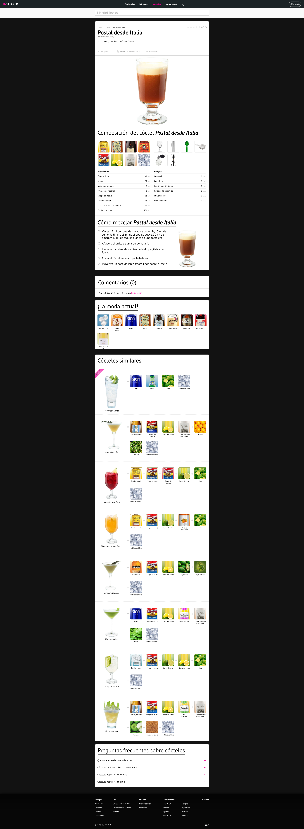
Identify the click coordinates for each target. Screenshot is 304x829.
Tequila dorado (104, 176)
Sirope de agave (105, 195)
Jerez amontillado (106, 186)
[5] (199, 27)
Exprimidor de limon (163, 186)
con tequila (123, 41)
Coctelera (158, 181)
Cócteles (157, 4)
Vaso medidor (160, 200)
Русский (185, 812)
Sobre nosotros (145, 804)
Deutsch (166, 808)
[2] (191, 27)
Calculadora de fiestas (121, 804)
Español (166, 812)
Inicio (100, 27)
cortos (131, 41)
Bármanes (143, 4)
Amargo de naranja (106, 190)
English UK (167, 804)
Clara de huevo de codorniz (110, 205)
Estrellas (116, 812)
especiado (113, 41)
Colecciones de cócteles (122, 808)
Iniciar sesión (295, 4)
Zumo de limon (104, 200)
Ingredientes (171, 4)
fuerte (100, 41)
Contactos (143, 808)
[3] (193, 27)
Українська (186, 808)
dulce (106, 41)
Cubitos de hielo (105, 210)
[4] (196, 27)
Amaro (101, 181)
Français (185, 804)
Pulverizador (159, 195)
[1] (188, 27)
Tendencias (130, 4)
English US (167, 815)
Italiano (185, 815)
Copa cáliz (158, 176)
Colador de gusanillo (163, 190)
